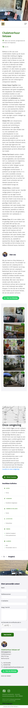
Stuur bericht (7, 634)
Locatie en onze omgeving (10, 469)
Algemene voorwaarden (8, 694)
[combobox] (10, 706)
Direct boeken (11, 477)
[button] (2, 10)
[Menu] (25, 24)
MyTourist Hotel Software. (15, 699)
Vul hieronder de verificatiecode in (11, 622)
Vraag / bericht (5, 607)
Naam (3, 587)
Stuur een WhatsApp (12, 298)
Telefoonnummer (6, 594)
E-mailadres (4, 601)
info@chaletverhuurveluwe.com (13, 667)
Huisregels (17, 694)
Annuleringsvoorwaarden (8, 696)
